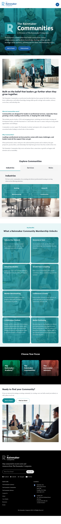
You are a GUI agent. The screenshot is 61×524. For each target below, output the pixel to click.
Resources (4, 502)
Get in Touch (11, 48)
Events (3, 505)
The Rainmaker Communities (9, 487)
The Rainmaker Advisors (8, 490)
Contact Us (5, 493)
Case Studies (5, 499)
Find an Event (24, 48)
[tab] (10, 168)
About (3, 496)
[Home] (9, 4)
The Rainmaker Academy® (8, 484)
